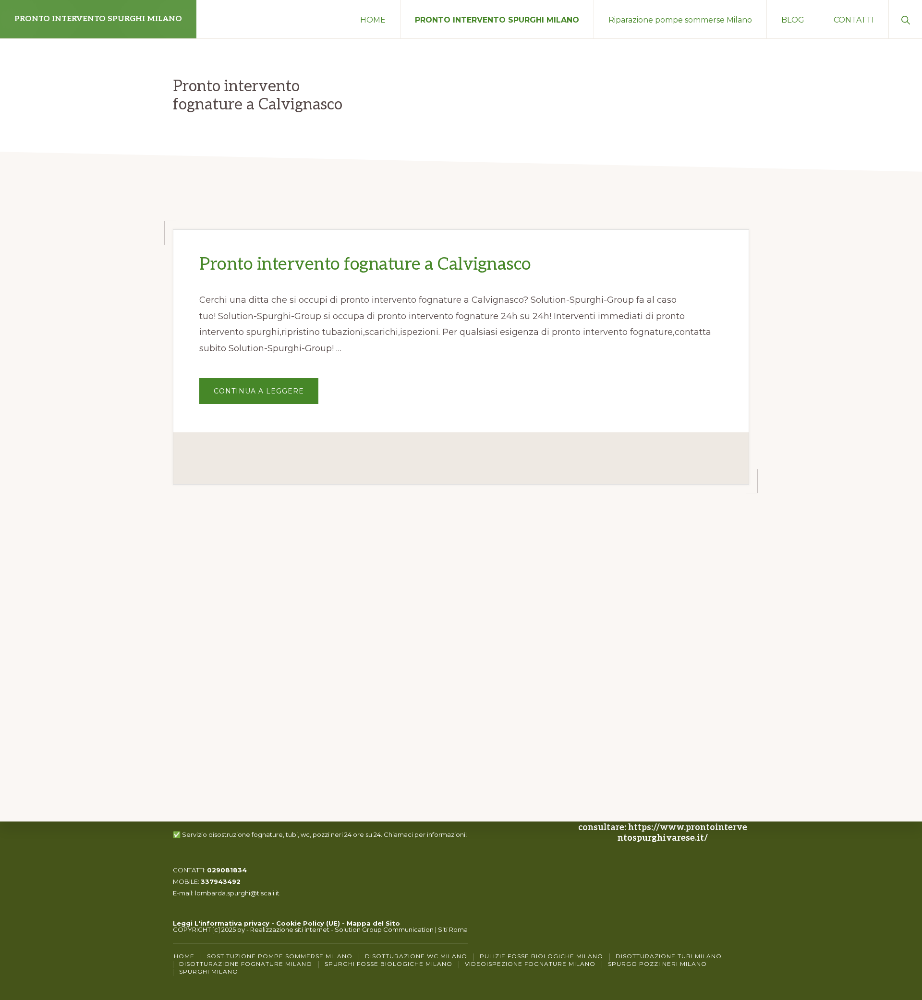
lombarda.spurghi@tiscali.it (237, 893)
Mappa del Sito (373, 923)
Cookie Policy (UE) (308, 923)
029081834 (227, 870)
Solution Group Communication (384, 929)
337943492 (221, 881)
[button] (905, 19)
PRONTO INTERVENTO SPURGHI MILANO (98, 19)
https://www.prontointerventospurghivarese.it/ (682, 832)
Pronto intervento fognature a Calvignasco (365, 264)
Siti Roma (453, 929)
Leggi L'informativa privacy (221, 923)
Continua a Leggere (266, 395)
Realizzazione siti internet (289, 929)
